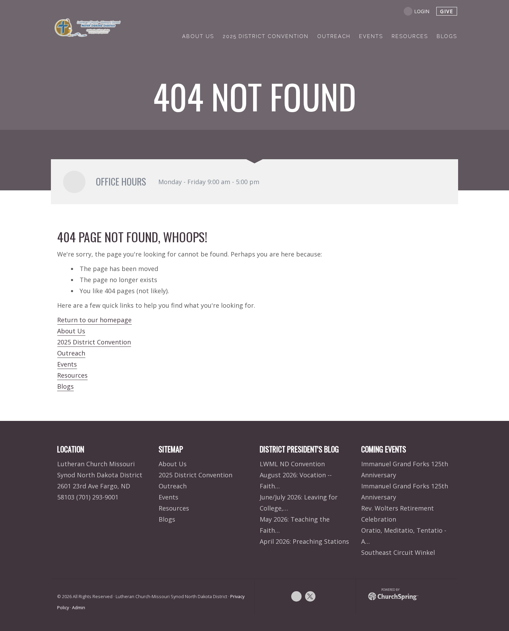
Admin (78, 608)
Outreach (71, 353)
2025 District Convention (94, 342)
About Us (71, 331)
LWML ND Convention (292, 464)
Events (67, 364)
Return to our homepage (94, 320)
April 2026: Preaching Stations (304, 541)
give (446, 11)
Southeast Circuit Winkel (398, 552)
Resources (72, 375)
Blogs (65, 386)
